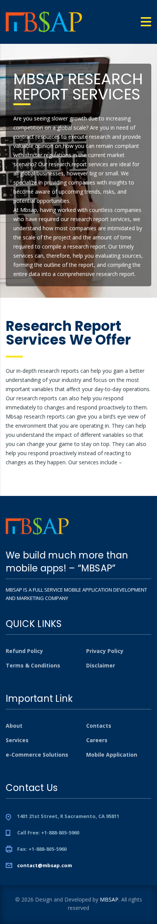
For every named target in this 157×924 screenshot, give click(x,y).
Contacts (98, 726)
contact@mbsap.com (44, 865)
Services (17, 740)
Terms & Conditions (33, 666)
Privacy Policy (104, 651)
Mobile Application (111, 755)
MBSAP (109, 899)
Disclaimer (100, 666)
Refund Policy (24, 651)
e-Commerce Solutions (37, 755)
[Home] (44, 21)
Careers (96, 740)
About (14, 726)
